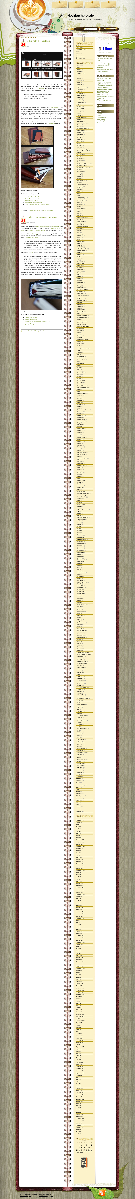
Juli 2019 (78, 872)
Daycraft (79, 210)
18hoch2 (79, 84)
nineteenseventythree (82, 495)
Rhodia (79, 626)
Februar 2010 (79, 1114)
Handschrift (108, 85)
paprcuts (79, 558)
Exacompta (80, 261)
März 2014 (79, 1007)
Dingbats (79, 228)
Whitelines (80, 757)
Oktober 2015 (79, 966)
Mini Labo (79, 460)
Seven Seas (80, 672)
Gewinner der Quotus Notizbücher (33, 202)
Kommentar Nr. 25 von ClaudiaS (36, 230)
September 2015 (80, 968)
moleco (79, 471)
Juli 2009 (78, 1129)
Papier (100, 94)
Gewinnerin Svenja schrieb (31, 237)
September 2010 (80, 1099)
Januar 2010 (79, 1116)
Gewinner (101, 85)
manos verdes (81, 437)
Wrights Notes (81, 763)
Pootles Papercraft (82, 582)
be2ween (79, 126)
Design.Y (79, 219)
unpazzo (79, 733)
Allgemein (78, 65)
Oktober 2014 (79, 992)
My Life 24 (80, 487)
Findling (79, 276)
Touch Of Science (82, 720)
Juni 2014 (78, 1001)
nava (78, 489)
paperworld (105, 92)
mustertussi (80, 485)
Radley (79, 602)
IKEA (78, 334)
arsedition (79, 112)
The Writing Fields (82, 715)
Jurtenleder (80, 352)
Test (77, 802)
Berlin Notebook (81, 130)
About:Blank (80, 89)
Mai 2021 (78, 829)
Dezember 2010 (80, 1092)
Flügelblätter (80, 282)
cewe (78, 193)
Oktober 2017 (79, 916)
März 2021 (79, 833)
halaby (79, 313)
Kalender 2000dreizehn (31, 317)
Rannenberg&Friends (82, 604)
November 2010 (80, 1094)
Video (109, 100)
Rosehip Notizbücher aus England (33, 198)
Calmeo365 (80, 178)
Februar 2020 (79, 859)
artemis (79, 113)
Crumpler (79, 206)
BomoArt (79, 145)
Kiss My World (81, 372)
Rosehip (79, 641)
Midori (78, 456)
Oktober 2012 (79, 1044)
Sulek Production (81, 704)
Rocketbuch (80, 634)
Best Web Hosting (43, 1196)
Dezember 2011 (80, 1066)
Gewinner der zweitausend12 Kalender (42, 217)
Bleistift (104, 78)
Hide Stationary (54, 107)
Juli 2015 (78, 972)
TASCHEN (80, 711)
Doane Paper (80, 234)
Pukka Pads (80, 593)
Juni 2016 (78, 948)
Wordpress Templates (25, 1196)
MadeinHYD (80, 430)
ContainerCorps (81, 200)
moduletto (79, 469)
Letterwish (80, 417)
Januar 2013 (79, 1038)
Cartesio (79, 187)
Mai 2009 (78, 1134)
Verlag (77, 809)
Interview (78, 778)
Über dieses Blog (59, 4)
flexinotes (79, 280)
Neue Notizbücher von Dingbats (105, 69)
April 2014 (78, 1005)
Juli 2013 (78, 1025)
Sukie (78, 702)
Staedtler (79, 685)
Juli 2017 (78, 920)
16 (89, 1147)
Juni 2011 (78, 1079)
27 (81, 1150)
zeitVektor (79, 769)
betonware (80, 136)
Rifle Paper (80, 628)
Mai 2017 (78, 924)
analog (99, 78)
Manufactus (80, 441)
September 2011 (80, 1073)
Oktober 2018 (79, 892)
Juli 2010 (78, 1103)
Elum (78, 252)
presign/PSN (80, 585)
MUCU (79, 482)
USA (103, 98)
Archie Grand (80, 110)
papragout (80, 556)
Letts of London (81, 419)
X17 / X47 (79, 767)
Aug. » (81, 1152)
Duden (79, 239)
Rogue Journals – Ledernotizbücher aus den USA (37, 204)
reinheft (79, 617)
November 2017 (80, 914)
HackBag (78, 78)
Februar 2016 (79, 957)
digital (99, 83)
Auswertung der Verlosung (31, 323)
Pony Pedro (80, 580)
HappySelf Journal (82, 317)
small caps (80, 678)
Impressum (76, 4)
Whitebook (80, 756)
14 (84, 1147)
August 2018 (79, 896)
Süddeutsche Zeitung (82, 698)
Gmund (79, 297)
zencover (79, 770)
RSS (98, 43)
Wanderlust (80, 745)
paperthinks (80, 545)
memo (79, 448)
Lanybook (79, 395)
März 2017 (79, 929)
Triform (79, 722)
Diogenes (79, 230)
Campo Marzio (81, 180)
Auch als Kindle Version (105, 52)
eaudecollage (80, 241)
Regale (78, 791)
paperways (80, 547)
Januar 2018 (79, 909)
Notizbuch (106, 91)
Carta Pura (80, 186)
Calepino (79, 175)
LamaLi (79, 389)
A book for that (81, 86)
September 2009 (80, 1125)
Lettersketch (80, 415)
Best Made (80, 134)
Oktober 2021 (79, 818)
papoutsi (79, 554)
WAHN (79, 741)
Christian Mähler (30, 222)
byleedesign (80, 171)
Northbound (80, 502)
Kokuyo (79, 378)
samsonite (80, 650)
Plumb (79, 574)
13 (81, 1147)
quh (78, 597)
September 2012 (80, 1046)
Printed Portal (80, 587)
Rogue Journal (81, 637)
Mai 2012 (78, 1055)
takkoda (79, 708)
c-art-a (79, 173)
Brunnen (79, 162)
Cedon (79, 191)
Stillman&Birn (80, 695)
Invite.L (79, 345)
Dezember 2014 (80, 988)
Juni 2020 (78, 853)
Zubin (78, 774)
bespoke (79, 132)
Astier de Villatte (81, 117)
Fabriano (79, 267)
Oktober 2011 (79, 1070)
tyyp (78, 730)
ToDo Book (80, 719)
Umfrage (78, 806)
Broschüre (28, 121)
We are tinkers (81, 748)
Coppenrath (80, 204)
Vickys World (80, 739)
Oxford (79, 522)
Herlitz (79, 319)
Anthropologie (80, 102)
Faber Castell (80, 263)
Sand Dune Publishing (83, 652)
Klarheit (79, 376)
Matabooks (80, 447)
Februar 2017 (79, 931)
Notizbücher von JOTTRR (31, 200)
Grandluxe (80, 304)
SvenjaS (31, 252)
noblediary (80, 498)
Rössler (79, 643)
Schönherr (80, 658)
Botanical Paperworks (83, 150)
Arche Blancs (80, 108)
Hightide (79, 323)
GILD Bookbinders (82, 295)
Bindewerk (80, 139)
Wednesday (80, 750)
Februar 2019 (79, 883)
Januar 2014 (79, 1012)
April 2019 (78, 879)
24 (91, 1149)
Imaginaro (79, 335)
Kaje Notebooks (81, 360)
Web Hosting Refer (102, 121)
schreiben (78, 793)
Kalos (78, 361)
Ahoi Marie (80, 93)
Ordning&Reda (81, 519)
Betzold (79, 137)
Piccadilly (79, 563)
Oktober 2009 (79, 1123)
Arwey (79, 115)
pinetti (78, 567)
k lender (79, 354)
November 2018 (80, 890)
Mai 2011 (78, 1081)
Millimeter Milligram (82, 458)
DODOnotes (80, 235)
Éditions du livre (81, 250)
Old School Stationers (82, 517)
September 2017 (80, 918)
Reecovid (79, 613)
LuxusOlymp (80, 428)
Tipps (77, 804)
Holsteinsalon (80, 328)
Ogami (79, 513)
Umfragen (79, 47)
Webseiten (78, 811)
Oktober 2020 (79, 844)
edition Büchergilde (82, 248)
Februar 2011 (79, 1088)
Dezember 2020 (80, 839)
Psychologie (107, 94)
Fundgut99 (80, 291)
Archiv (108, 4)
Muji (78, 484)
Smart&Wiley (80, 680)
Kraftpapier (80, 382)
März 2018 (79, 905)
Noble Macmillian (81, 497)
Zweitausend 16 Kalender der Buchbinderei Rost (37, 321)
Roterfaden (80, 645)
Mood (78, 478)
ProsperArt (80, 589)
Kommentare (101, 117)
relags (79, 621)
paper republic (81, 534)
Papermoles (80, 541)
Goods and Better (81, 300)
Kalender (78, 780)
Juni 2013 (78, 1027)
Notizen (99, 92)
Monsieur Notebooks (48, 210)
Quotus (79, 600)
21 (84, 1149)
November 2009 (80, 1121)
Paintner (79, 528)
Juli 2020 (78, 850)
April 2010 (78, 1110)
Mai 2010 (78, 1107)
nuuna (79, 506)
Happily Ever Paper (82, 315)
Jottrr (78, 350)
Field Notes (80, 272)
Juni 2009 (78, 1131)
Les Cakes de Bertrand (83, 409)
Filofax (79, 274)
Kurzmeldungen (80, 785)
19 (79, 1149)
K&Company (80, 356)
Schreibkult (80, 659)
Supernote (80, 706)
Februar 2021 (79, 835)
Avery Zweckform (82, 123)
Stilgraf (79, 693)
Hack (77, 76)
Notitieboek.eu (81, 504)
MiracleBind (80, 463)
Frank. (79, 284)
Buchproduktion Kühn (82, 167)
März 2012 (79, 1060)
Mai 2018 (78, 900)
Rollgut (79, 639)
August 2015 (79, 970)
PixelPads (79, 571)
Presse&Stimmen (92, 4)
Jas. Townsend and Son (83, 348)
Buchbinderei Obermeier (83, 163)
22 (86, 1149)
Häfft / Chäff (80, 310)
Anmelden (99, 113)
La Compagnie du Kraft (83, 387)
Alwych (79, 99)
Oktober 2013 (79, 1018)
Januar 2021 (79, 837)
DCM (78, 213)
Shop (103, 96)
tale (78, 709)
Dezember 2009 (80, 1118)
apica (78, 104)
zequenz (79, 772)
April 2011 (78, 1084)
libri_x (78, 423)
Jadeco (79, 347)
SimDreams (80, 676)
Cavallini (79, 189)
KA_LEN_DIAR (81, 358)
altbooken (79, 97)
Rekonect (79, 619)
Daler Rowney (81, 208)
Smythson (80, 682)
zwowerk (79, 776)
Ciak (78, 195)
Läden (77, 787)
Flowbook (78, 71)
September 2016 (80, 942)
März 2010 (79, 1112)
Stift (106, 96)
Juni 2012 (78, 1053)
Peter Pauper (80, 561)
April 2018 (78, 903)
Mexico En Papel (81, 452)
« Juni (77, 1152)
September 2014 (80, 994)
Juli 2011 (78, 1077)
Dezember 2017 (80, 911)
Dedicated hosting (101, 122)
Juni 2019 (78, 874)
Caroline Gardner (81, 184)
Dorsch (79, 237)
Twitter (99, 98)
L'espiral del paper (82, 385)
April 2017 (78, 927)
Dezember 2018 (80, 887)
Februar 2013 (79, 1036)
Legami (79, 406)
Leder (109, 89)
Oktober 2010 (79, 1097)
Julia (27, 46)
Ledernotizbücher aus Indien (38, 41)
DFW (78, 223)
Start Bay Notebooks (82, 687)
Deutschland (107, 81)
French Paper (80, 287)
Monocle (79, 474)
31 (91, 1150)
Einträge (100, 115)
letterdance (80, 413)
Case (52, 1196)
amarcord (79, 100)
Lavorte (79, 397)
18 (77, 1149)
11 (77, 1147)
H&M (78, 308)
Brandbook (80, 154)
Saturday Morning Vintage (84, 654)
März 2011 (78, 1086)
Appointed (79, 106)
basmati (79, 124)
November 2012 (80, 1042)
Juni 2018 (78, 898)
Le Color (79, 398)
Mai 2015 (78, 977)
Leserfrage (100, 91)
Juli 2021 (78, 824)
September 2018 (80, 894)
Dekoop (79, 215)
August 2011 (79, 1075)
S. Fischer (80, 648)
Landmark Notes (81, 393)
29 (86, 1150)
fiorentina (79, 278)
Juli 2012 (78, 1051)
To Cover (79, 717)
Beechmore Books (82, 128)
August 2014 (79, 996)
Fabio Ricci (80, 265)
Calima (79, 176)
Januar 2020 (79, 861)
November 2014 (80, 990)
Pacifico (79, 524)
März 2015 (79, 981)
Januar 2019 (79, 885)
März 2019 (79, 881)
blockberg (79, 141)
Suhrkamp (80, 700)
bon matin (79, 147)
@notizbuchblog (104, 43)
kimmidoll (79, 371)
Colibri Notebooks (81, 197)
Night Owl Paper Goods (83, 493)
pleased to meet (81, 572)
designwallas (80, 221)
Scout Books (80, 667)
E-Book (78, 51)
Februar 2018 (79, 907)
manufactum (80, 439)
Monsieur (41, 88)
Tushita (79, 726)
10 (91, 1145)
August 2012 (79, 1049)
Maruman (79, 445)
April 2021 (78, 831)
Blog (107, 78)
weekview (79, 754)
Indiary (79, 341)
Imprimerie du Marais (82, 339)
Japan (99, 87)
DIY (78, 232)
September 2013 (80, 1020)
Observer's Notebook (82, 509)
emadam (79, 254)
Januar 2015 (79, 985)
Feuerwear (80, 271)
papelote (79, 532)
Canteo (79, 182)
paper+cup (80, 535)
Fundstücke (79, 73)
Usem (78, 735)
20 (81, 1149)
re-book (79, 608)
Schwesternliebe (81, 661)
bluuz (78, 143)
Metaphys (79, 450)
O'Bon (79, 508)
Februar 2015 (79, 983)
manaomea (80, 435)
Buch (77, 67)
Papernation (52, 123)
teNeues (79, 713)
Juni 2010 (78, 1105)
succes (79, 696)
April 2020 (78, 855)
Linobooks (80, 424)
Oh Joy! (79, 515)
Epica (78, 256)
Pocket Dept (80, 576)
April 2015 (78, 979)
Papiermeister (80, 550)
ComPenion (80, 199)
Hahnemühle (80, 311)
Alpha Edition (80, 95)
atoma (79, 119)
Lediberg (79, 400)
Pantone (79, 530)
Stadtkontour (80, 683)
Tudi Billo (79, 724)
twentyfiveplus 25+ (82, 728)
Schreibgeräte (79, 796)
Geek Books (80, 293)
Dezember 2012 (80, 1040)
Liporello (79, 426)
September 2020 (80, 846)
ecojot (78, 243)
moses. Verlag (81, 480)
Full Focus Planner (82, 289)
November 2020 (80, 842)
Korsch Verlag (81, 380)
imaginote (79, 337)
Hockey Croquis (81, 324)
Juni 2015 (78, 975)
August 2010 (79, 1101)
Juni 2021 (78, 826)
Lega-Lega (80, 404)
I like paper (80, 330)
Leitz (78, 408)
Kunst (77, 782)
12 (79, 1147)
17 (91, 1147)
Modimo (79, 467)
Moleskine (80, 472)
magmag (79, 432)
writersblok (80, 765)
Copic (78, 202)
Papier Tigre (80, 548)
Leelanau (79, 402)
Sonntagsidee (79, 798)
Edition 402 (80, 247)
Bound (79, 152)
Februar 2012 (79, 1062)
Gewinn (45, 330)
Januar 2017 (79, 933)
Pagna (79, 526)
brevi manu (80, 158)
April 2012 (78, 1057)
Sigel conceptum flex (102, 71)
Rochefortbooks (81, 632)
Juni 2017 (78, 922)
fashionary (80, 269)
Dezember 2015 (80, 962)
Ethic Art (79, 258)
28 (84, 1150)
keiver (79, 369)
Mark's (79, 443)
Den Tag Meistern (81, 217)
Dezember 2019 (80, 863)
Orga (77, 789)
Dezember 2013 (80, 1014)
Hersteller (30, 210)
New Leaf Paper (81, 491)
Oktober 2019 (79, 868)
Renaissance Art (81, 622)
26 (79, 1150)
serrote (79, 670)
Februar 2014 (79, 1009)
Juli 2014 (78, 999)
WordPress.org (101, 119)
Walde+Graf (80, 743)
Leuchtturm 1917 (81, 421)
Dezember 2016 (80, 935)
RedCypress (80, 611)
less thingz (80, 411)
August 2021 (79, 822)
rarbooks (79, 606)
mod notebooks (81, 465)
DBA (78, 212)
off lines (79, 511)
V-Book (79, 737)
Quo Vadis (80, 598)
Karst (78, 365)
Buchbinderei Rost (56, 226)
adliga (78, 91)
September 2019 (80, 870)
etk (78, 260)
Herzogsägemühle (82, 321)
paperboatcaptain (81, 539)
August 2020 (79, 848)
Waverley (79, 746)
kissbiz (79, 374)
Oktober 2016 (79, 940)
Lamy (78, 391)
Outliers (79, 521)
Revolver (79, 624)
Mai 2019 (78, 876)
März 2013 (79, 1033)
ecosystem (80, 245)
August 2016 (79, 944)
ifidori (78, 332)
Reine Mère (80, 615)
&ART (78, 82)
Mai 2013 (78, 1029)
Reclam (79, 609)
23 (89, 1149)
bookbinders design (82, 149)
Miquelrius (80, 461)
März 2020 (79, 857)
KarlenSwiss (80, 363)
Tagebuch (78, 800)
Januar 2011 (79, 1090)
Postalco (79, 584)
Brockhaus (80, 160)
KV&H (78, 384)
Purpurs (79, 595)
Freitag (79, 285)
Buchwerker (80, 169)
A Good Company (81, 87)
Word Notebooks (81, 759)
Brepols (79, 156)
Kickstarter (100, 89)
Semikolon (80, 669)
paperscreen (80, 543)
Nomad (79, 500)
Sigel (78, 674)
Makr (78, 434)
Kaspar (79, 367)
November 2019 (80, 866)
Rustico (79, 646)
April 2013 (78, 1031)
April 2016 (78, 953)
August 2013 (79, 1022)
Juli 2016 (78, 946)
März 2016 (79, 955)
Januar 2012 (79, 1064)
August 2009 (79, 1127)
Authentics (80, 121)
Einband (78, 69)
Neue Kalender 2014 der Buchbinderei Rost (36, 324)
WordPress (48, 1194)
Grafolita (79, 302)
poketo (79, 578)
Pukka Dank (80, 591)
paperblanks (80, 537)
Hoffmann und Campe (83, 326)
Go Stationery (80, 298)
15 (86, 1147)
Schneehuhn (80, 656)
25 (77, 1150)
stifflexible (79, 691)
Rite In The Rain (81, 630)
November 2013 (80, 1016)
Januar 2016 (79, 959)
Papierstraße (80, 552)
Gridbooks (80, 306)
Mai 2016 (78, 951)
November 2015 (80, 964)
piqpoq (79, 569)
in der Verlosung (32, 234)
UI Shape (79, 732)
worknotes (80, 761)
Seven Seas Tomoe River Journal (33, 197)
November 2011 (80, 1068)
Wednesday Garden (82, 752)
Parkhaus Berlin (81, 560)
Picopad (79, 565)
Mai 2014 (78, 1003)
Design (100, 81)
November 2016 (80, 938)
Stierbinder (80, 689)
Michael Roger (81, 454)
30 (89, 1150)
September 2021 (80, 820)
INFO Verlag (80, 343)
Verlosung (49, 330)
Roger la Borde (81, 635)
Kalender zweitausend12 (42, 226)
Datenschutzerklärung (81, 49)
